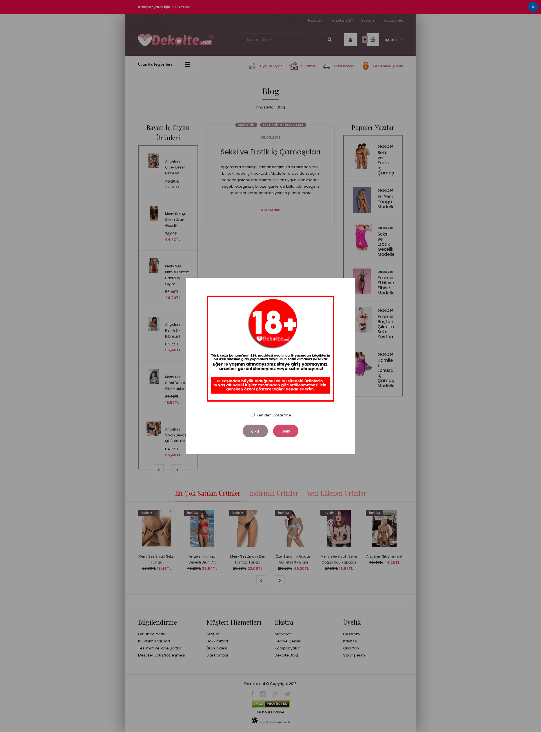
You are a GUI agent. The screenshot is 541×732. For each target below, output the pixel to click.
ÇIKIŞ (255, 431)
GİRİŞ (285, 431)
